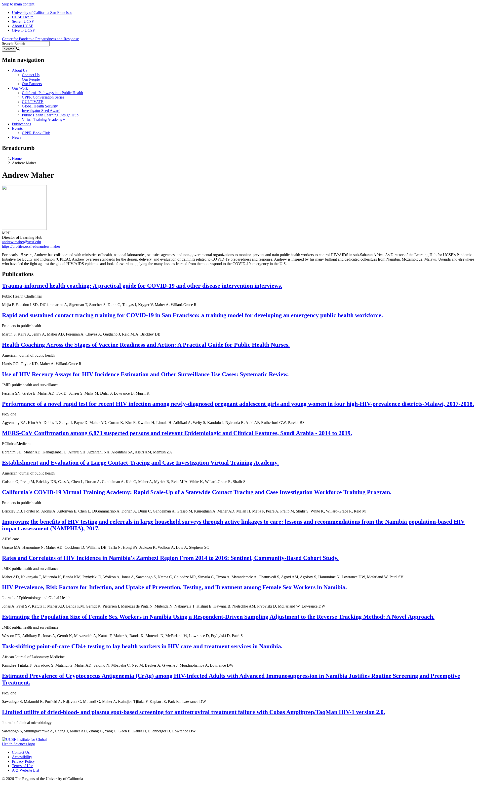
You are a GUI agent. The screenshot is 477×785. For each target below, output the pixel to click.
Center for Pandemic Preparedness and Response (40, 39)
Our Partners (32, 84)
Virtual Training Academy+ (43, 119)
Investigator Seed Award (41, 110)
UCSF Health (23, 17)
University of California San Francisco (42, 12)
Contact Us (31, 75)
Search (7, 43)
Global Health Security (40, 106)
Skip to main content (18, 4)
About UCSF (22, 26)
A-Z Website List (25, 770)
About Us (19, 70)
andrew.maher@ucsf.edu (21, 242)
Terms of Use (22, 766)
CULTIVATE (32, 102)
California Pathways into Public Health (52, 93)
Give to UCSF (23, 30)
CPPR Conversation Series (43, 97)
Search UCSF (23, 21)
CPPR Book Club (36, 133)
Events (17, 128)
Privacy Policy (23, 761)
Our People (31, 79)
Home (17, 158)
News (16, 137)
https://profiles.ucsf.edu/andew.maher (31, 246)
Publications (21, 124)
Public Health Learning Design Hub (50, 115)
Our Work (20, 88)
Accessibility (22, 757)
